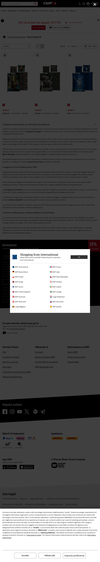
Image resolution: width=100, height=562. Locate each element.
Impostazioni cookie (33, 535)
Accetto (25, 555)
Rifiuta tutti (50, 555)
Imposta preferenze (74, 555)
